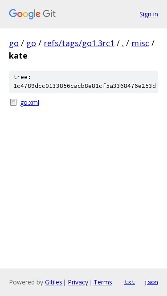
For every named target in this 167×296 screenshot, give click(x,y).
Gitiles (53, 282)
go (14, 43)
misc (140, 43)
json (151, 282)
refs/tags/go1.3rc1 (79, 43)
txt (129, 282)
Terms (103, 282)
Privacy (78, 282)
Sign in (148, 14)
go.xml (29, 102)
